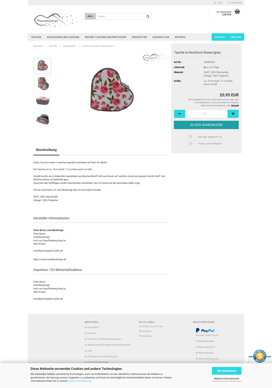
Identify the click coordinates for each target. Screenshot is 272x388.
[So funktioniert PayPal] (205, 330)
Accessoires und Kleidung (63, 37)
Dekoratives (139, 37)
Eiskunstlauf (161, 37)
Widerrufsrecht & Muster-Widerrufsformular (109, 345)
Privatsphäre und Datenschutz (103, 356)
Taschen (36, 37)
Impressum (93, 327)
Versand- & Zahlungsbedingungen (104, 339)
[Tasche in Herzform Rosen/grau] (111, 92)
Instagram (146, 336)
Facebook (146, 331)
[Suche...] (147, 16)
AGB (90, 351)
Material (180, 37)
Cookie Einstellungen (98, 362)
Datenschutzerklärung (79, 380)
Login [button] (219, 2)
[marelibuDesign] (55, 19)
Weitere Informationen (226, 378)
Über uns (236, 37)
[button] (179, 114)
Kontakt (219, 37)
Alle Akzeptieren (226, 370)
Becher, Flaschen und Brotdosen (105, 37)
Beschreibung (46, 150)
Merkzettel (235, 2)
